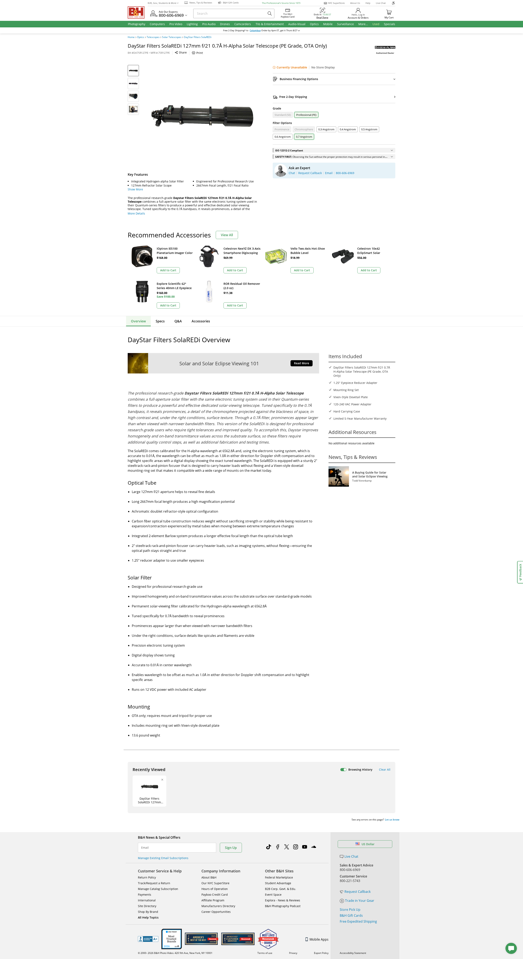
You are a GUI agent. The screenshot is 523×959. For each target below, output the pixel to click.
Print (199, 53)
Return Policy (147, 877)
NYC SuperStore (336, 2)
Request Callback (357, 891)
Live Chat (381, 2)
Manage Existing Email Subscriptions (163, 858)
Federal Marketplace (279, 877)
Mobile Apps (319, 939)
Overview (138, 321)
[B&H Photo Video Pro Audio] (138, 12)
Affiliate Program (212, 900)
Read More (301, 363)
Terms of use (264, 953)
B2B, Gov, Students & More (162, 2)
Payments (144, 894)
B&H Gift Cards (351, 915)
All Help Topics (148, 917)
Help (367, 2)
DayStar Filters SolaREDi (197, 37)
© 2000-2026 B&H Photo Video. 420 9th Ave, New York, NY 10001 (175, 953)
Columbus (255, 30)
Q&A (178, 321)
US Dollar (368, 844)
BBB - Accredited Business (148, 939)
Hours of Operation (214, 889)
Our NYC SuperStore (215, 883)
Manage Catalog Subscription (158, 889)
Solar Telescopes (171, 37)
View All (227, 235)
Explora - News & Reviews (282, 900)
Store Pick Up (350, 909)
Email (145, 847)
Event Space (273, 894)
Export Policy (321, 953)
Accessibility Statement (353, 953)
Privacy (293, 953)
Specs (160, 321)
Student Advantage (278, 883)
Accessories (201, 321)
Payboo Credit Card (214, 894)
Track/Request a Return (154, 883)
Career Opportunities (216, 912)
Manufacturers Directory (218, 906)
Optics (140, 37)
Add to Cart (168, 270)
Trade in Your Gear (359, 900)
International (147, 900)
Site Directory (147, 906)
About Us (355, 2)
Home (131, 37)
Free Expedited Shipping (358, 921)
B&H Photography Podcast (283, 906)
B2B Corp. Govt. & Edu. (280, 889)
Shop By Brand (148, 912)
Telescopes (153, 37)
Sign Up (231, 847)
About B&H (208, 877)
